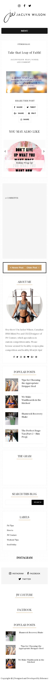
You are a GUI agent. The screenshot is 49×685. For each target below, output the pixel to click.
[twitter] (29, 6)
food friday (11, 544)
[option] (24, 157)
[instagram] (19, 6)
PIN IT (33, 113)
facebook (35, 573)
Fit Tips (10, 525)
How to (10, 530)
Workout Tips (13, 540)
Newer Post (17, 268)
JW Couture (12, 535)
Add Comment (23, 62)
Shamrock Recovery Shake (31, 632)
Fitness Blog (24, 44)
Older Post (32, 268)
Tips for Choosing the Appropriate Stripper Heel (31, 647)
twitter (26, 579)
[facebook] (24, 6)
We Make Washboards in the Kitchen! (31, 661)
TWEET (33, 107)
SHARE (19, 107)
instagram (18, 573)
